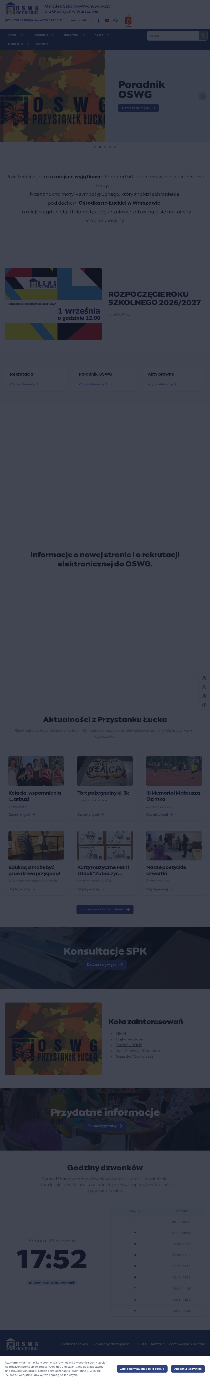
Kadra (99, 34)
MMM (121, 1034)
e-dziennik (79, 20)
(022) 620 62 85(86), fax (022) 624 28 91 (34, 20)
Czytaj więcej (19, 814)
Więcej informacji (23, 384)
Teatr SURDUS (129, 1045)
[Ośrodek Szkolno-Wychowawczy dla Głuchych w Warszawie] (99, 20)
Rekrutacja (40, 34)
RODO (140, 1344)
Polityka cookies (75, 1344)
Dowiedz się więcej (102, 964)
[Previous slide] (7, 96)
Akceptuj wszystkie (188, 1368)
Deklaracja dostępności (111, 1344)
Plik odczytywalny (102, 1126)
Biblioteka (15, 43)
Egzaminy (71, 34)
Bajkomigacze (129, 1039)
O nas (12, 34)
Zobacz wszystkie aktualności (102, 909)
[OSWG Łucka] (107, 20)
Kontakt (42, 43)
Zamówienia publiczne (187, 1344)
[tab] (95, 147)
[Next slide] (203, 96)
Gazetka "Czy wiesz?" (135, 1056)
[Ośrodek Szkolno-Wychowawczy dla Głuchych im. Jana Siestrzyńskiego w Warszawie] (105, 8)
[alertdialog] (105, 1369)
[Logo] (30, 1344)
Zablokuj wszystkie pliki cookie (142, 1368)
